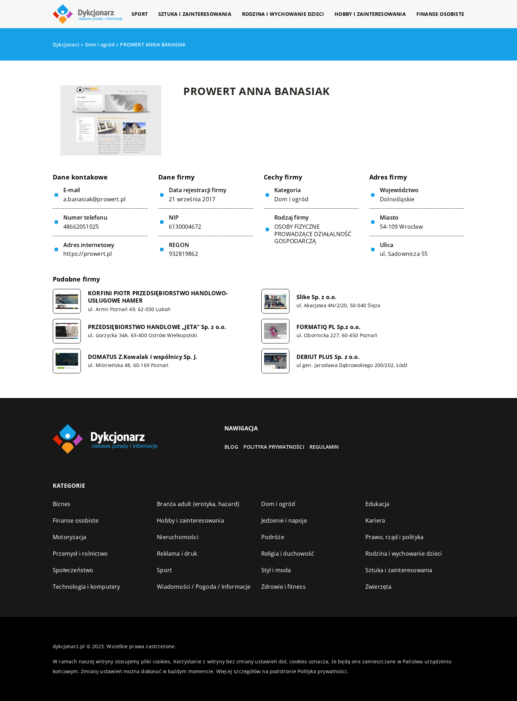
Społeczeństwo (73, 570)
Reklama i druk (177, 553)
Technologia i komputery (86, 587)
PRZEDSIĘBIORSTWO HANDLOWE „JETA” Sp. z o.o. (157, 327)
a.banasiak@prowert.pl (94, 199)
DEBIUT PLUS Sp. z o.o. (328, 357)
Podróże (272, 537)
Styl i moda (276, 570)
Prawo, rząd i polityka (394, 537)
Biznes (61, 504)
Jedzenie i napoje (284, 520)
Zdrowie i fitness (283, 587)
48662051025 (81, 226)
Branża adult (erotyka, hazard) (198, 504)
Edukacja (377, 504)
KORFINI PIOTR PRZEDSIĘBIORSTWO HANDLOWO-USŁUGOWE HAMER (158, 297)
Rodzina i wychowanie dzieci (283, 14)
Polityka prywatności (273, 446)
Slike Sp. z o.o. (316, 297)
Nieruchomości (177, 537)
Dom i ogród (291, 199)
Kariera (375, 520)
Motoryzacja (69, 537)
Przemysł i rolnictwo (80, 553)
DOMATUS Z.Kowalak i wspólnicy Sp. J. (142, 357)
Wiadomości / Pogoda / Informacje (203, 587)
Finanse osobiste (440, 14)
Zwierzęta (378, 587)
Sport (140, 14)
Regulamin (324, 446)
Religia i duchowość (287, 553)
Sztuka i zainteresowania (194, 14)
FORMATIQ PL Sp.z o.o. (328, 327)
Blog (231, 446)
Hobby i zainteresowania (370, 14)
